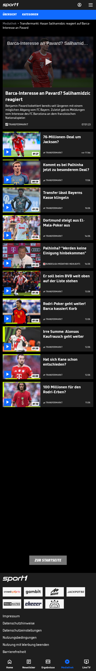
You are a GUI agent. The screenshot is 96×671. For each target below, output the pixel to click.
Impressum (11, 616)
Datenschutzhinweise (19, 623)
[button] (48, 62)
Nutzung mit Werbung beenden (26, 644)
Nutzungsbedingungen (20, 637)
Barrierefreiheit (14, 652)
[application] (48, 62)
